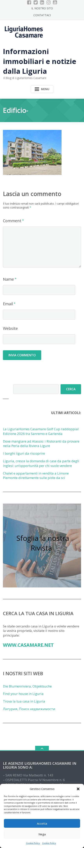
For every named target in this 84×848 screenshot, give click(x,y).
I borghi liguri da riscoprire (24, 453)
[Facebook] (29, 2)
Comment (12, 220)
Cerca (71, 389)
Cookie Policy (33, 843)
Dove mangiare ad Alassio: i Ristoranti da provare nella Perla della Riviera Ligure (41, 443)
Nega (42, 834)
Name (8, 279)
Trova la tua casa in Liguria (24, 701)
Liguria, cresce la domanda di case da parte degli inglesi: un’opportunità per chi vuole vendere (41, 463)
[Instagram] (48, 2)
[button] (78, 789)
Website (10, 328)
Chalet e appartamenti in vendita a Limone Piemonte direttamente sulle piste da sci (36, 475)
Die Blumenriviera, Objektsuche (27, 686)
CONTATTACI (42, 15)
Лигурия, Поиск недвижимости (29, 709)
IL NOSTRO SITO (42, 8)
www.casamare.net (28, 645)
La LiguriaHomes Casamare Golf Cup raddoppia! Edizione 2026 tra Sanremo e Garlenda (41, 431)
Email (8, 303)
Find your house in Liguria (23, 693)
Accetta (42, 823)
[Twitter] (36, 2)
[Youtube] (55, 2)
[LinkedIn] (42, 2)
